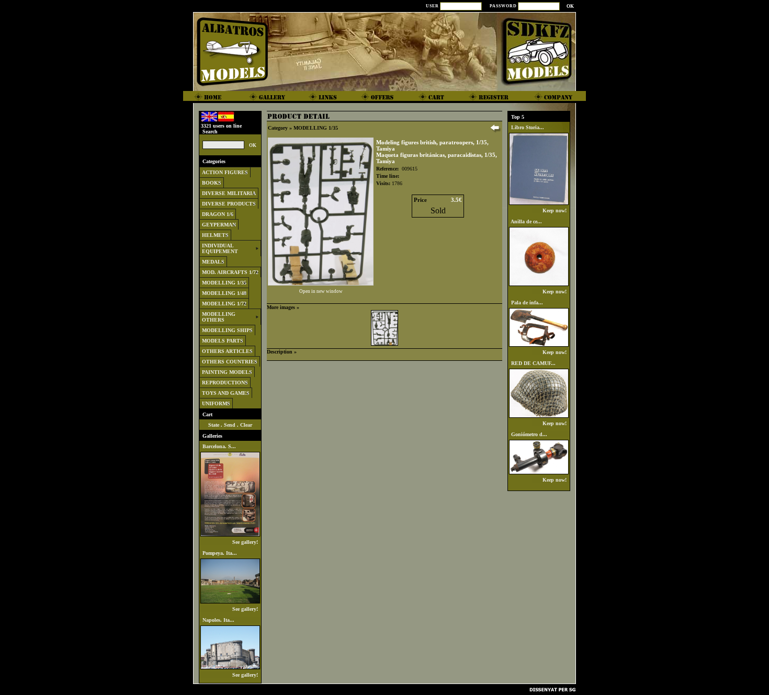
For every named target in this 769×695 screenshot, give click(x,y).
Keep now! (555, 210)
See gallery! (245, 542)
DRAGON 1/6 (217, 214)
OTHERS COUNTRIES (229, 361)
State (213, 425)
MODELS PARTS (222, 341)
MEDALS (213, 262)
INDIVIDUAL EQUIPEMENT (220, 248)
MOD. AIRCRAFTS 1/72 (230, 272)
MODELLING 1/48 (224, 293)
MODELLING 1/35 (224, 283)
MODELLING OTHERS (218, 317)
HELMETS (215, 235)
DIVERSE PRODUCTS (229, 204)
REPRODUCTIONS (225, 382)
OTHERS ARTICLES (227, 351)
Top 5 (517, 117)
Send (229, 425)
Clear (246, 425)
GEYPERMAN (219, 224)
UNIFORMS (216, 403)
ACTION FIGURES (225, 172)
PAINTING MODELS (227, 372)
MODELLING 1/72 (224, 303)
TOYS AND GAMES (226, 393)
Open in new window (321, 291)
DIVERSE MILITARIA (229, 193)
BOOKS (211, 183)
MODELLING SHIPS (227, 330)
